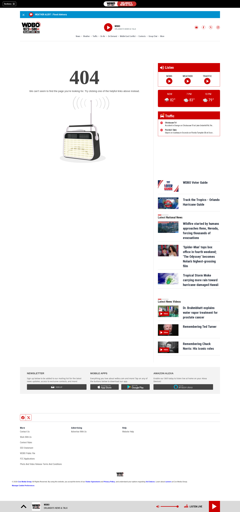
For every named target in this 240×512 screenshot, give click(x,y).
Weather (86, 36)
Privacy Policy (109, 482)
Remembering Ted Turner (200, 327)
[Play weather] (187, 81)
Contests (142, 36)
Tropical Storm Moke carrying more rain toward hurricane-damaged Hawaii (200, 280)
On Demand (112, 36)
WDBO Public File (27, 453)
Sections (8, 4)
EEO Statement (26, 448)
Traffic (95, 36)
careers (168, 482)
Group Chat (153, 36)
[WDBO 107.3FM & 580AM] (120, 4)
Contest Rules (26, 442)
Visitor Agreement (92, 482)
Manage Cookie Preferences (23, 486)
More (162, 36)
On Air (102, 36)
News (78, 36)
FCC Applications (27, 458)
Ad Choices (150, 482)
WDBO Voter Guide (195, 183)
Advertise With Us (79, 431)
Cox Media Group (25, 482)
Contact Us (25, 431)
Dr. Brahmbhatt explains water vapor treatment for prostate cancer (200, 312)
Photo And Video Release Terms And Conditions (41, 464)
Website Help (128, 431)
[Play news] (169, 81)
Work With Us (26, 437)
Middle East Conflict (128, 36)
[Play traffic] (207, 81)
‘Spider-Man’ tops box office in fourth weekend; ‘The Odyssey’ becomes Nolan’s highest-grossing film (199, 256)
